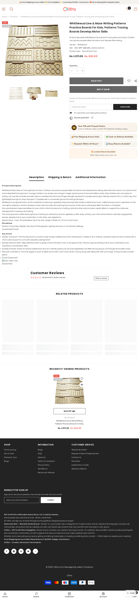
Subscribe (125, 107)
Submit (50, 500)
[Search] (11, 9)
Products (14, 16)
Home (4, 16)
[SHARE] (134, 81)
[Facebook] (6, 551)
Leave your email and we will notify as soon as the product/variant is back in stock (103, 99)
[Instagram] (13, 551)
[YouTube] (28, 551)
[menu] (3, 9)
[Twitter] (35, 551)
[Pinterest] (21, 551)
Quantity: (74, 66)
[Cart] (135, 9)
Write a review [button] (101, 278)
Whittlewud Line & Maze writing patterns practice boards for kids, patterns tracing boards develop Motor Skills (69, 422)
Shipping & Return (59, 177)
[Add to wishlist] (81, 378)
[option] (33, 50)
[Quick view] (81, 384)
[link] (128, 80)
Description (36, 177)
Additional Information (90, 177)
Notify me (69, 411)
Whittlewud (82, 44)
